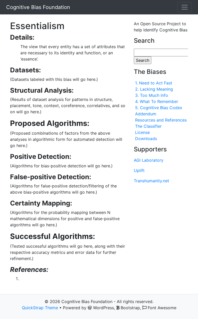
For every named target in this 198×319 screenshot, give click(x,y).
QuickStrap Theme (40, 307)
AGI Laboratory (148, 160)
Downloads (146, 138)
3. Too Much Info (151, 95)
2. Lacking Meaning (154, 89)
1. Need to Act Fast (153, 82)
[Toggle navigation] (184, 7)
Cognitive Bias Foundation (38, 7)
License (142, 132)
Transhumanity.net (151, 180)
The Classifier (148, 126)
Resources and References (161, 120)
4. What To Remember (156, 101)
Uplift (139, 170)
